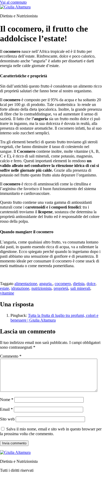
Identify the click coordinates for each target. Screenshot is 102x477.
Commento (10, 356)
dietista (78, 283)
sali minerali (80, 288)
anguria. (46, 283)
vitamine (7, 293)
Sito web (7, 419)
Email (6, 409)
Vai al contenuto (13, 2)
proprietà (61, 288)
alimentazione (25, 283)
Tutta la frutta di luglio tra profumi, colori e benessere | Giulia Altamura (54, 317)
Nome (6, 399)
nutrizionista (41, 288)
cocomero (63, 283)
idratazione (20, 288)
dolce (91, 283)
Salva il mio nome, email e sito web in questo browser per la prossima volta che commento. (50, 431)
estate (4, 288)
